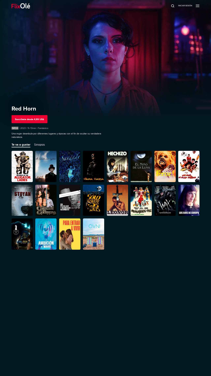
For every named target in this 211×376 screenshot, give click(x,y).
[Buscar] (170, 6)
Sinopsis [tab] (39, 144)
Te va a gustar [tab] (21, 144)
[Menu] (197, 6)
